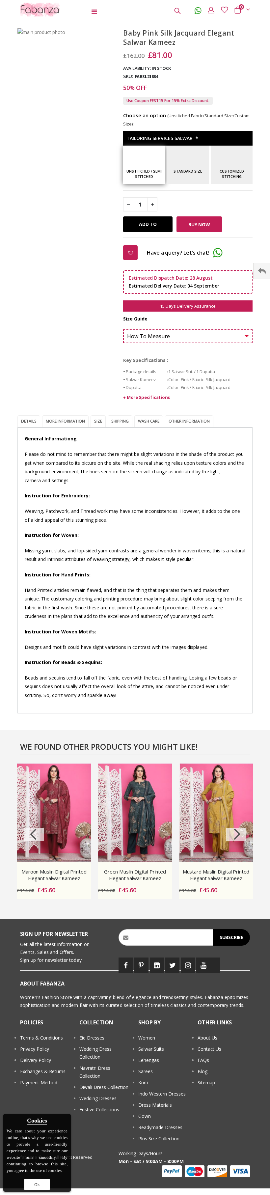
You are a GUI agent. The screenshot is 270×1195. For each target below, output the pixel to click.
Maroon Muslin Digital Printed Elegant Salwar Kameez (54, 874)
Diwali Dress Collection (103, 1087)
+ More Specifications (146, 397)
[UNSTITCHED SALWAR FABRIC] (144, 166)
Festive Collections (99, 1109)
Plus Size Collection (158, 1138)
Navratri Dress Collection (94, 1072)
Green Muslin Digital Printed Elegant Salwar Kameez (135, 874)
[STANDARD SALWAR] (188, 166)
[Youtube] (203, 965)
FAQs (203, 1060)
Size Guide (135, 319)
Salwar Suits (151, 1049)
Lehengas (148, 1060)
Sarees (145, 1071)
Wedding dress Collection (95, 1053)
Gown (144, 1116)
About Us (207, 1038)
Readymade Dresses (160, 1127)
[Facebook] (126, 965)
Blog (202, 1071)
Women (146, 1038)
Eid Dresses (91, 1038)
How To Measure (148, 336)
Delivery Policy (35, 1060)
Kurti (143, 1082)
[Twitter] (172, 965)
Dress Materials (155, 1105)
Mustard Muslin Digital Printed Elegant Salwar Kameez (216, 874)
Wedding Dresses (98, 1098)
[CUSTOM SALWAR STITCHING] (232, 166)
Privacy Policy (34, 1049)
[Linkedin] (157, 965)
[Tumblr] (215, 965)
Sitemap (206, 1082)
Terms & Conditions (41, 1038)
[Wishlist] (224, 10)
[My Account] (211, 10)
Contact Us (209, 1049)
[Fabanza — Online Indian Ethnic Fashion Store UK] (40, 9)
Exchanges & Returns (43, 1071)
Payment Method (38, 1082)
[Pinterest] (141, 965)
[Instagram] (188, 965)
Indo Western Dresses (162, 1094)
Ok (37, 1184)
